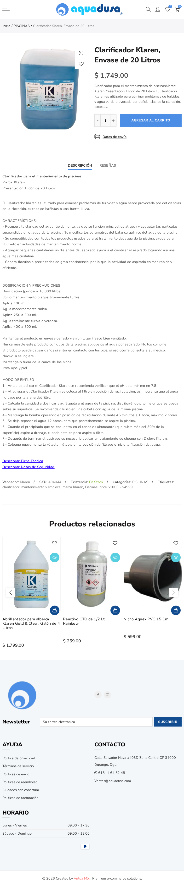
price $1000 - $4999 (116, 487)
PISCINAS (22, 25)
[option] (46, 88)
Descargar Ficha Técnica (22, 461)
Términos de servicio (18, 766)
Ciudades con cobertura (20, 790)
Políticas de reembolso (19, 782)
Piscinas (91, 487)
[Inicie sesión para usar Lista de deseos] (81, 63)
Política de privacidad (18, 758)
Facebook (98, 694)
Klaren (25, 482)
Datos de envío (114, 136)
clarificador (10, 487)
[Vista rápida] (54, 557)
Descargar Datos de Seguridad (28, 467)
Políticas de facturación (20, 797)
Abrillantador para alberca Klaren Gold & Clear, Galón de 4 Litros (31, 623)
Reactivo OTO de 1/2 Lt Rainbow (84, 621)
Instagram (107, 694)
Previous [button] (10, 592)
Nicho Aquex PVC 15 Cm (146, 619)
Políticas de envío (15, 774)
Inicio (6, 25)
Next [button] (173, 592)
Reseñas (107, 165)
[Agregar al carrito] (54, 610)
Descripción (80, 165)
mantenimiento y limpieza (41, 487)
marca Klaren (73, 487)
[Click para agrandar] (81, 53)
